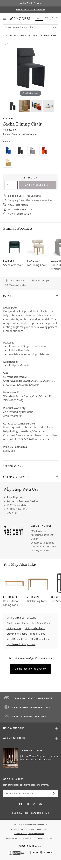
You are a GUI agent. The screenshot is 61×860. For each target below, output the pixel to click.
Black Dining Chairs (17, 623)
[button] (56, 18)
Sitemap (14, 829)
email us (44, 439)
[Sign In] (51, 18)
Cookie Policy (42, 829)
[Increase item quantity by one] (16, 183)
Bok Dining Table (37, 601)
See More (9, 451)
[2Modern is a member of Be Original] (30, 846)
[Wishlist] (46, 18)
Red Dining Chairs (41, 639)
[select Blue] (8, 150)
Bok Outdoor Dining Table (11, 603)
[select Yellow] (8, 163)
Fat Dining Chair (37, 265)
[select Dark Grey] (20, 150)
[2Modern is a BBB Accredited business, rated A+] (17, 854)
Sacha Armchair (13, 265)
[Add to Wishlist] (6, 44)
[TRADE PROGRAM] (30, 758)
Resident (8, 118)
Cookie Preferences (45, 838)
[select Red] (44, 150)
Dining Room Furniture (23, 35)
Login (6, 133)
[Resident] (13, 531)
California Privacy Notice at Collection (29, 833)
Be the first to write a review (30, 668)
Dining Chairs (49, 35)
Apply (14, 133)
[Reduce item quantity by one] (16, 187)
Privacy (31, 829)
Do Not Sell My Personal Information (20, 838)
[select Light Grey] (32, 150)
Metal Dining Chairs (17, 639)
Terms (22, 829)
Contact (35, 542)
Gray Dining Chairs (17, 633)
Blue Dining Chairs (41, 623)
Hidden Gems (37, 633)
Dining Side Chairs (35, 628)
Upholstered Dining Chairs (21, 644)
